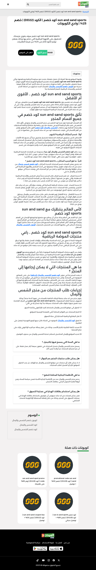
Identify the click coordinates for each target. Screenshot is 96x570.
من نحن (67, 543)
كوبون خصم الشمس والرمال (24, 420)
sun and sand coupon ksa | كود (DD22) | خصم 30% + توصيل (33, 517)
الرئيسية (86, 12)
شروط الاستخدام (48, 543)
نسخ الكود (42, 52)
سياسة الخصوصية (33, 543)
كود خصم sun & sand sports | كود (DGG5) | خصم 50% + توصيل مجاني (64, 517)
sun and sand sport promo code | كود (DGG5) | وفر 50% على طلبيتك (32, 481)
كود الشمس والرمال (28, 425)
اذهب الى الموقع (26, 52)
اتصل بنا (59, 543)
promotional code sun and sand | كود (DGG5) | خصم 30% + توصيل (64, 481)
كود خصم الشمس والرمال (25, 429)
